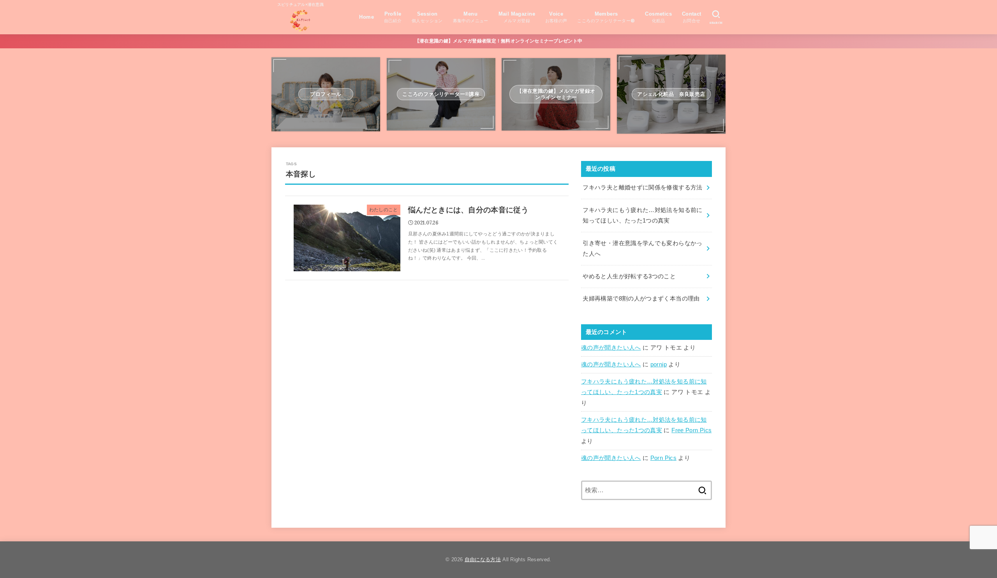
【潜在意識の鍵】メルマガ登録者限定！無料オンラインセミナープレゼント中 (499, 41)
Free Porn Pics (691, 430)
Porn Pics (663, 458)
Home (366, 17)
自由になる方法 (483, 559)
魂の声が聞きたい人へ (611, 348)
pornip (658, 364)
